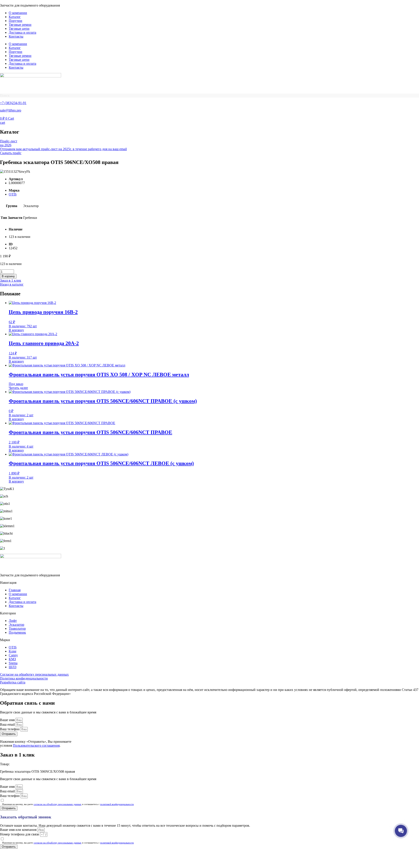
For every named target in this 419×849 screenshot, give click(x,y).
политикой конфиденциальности (117, 804)
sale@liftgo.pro (10, 110)
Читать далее (18, 388)
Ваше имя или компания (18, 830)
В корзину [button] (16, 330)
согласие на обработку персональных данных (57, 804)
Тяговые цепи (19, 28)
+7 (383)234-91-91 (13, 103)
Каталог (15, 17)
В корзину (8, 276)
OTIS (13, 194)
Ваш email (8, 724)
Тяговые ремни (20, 24)
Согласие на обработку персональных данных (34, 674)
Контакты (16, 36)
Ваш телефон (10, 729)
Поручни (15, 21)
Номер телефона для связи (20, 834)
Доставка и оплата (22, 32)
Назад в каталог (12, 284)
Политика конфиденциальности (24, 678)
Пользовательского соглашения (36, 745)
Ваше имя (7, 720)
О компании (18, 13)
